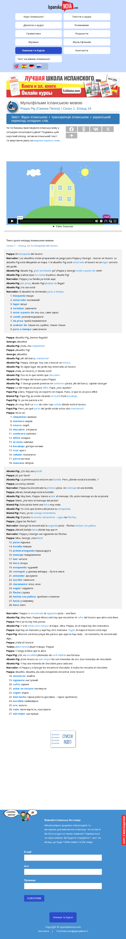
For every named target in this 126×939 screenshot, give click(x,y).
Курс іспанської (33, 16)
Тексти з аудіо (81, 16)
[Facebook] (71, 129)
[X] (108, 129)
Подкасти (81, 33)
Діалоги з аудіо (33, 25)
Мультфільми (82, 42)
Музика (33, 42)
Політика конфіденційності (72, 931)
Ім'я (26, 866)
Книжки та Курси (33, 50)
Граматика (33, 33)
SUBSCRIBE (34, 898)
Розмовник (82, 25)
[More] (71, 135)
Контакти (81, 50)
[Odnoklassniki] (83, 129)
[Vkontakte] (96, 129)
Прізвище (30, 880)
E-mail (27, 851)
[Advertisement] (63, 773)
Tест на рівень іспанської (33, 59)
